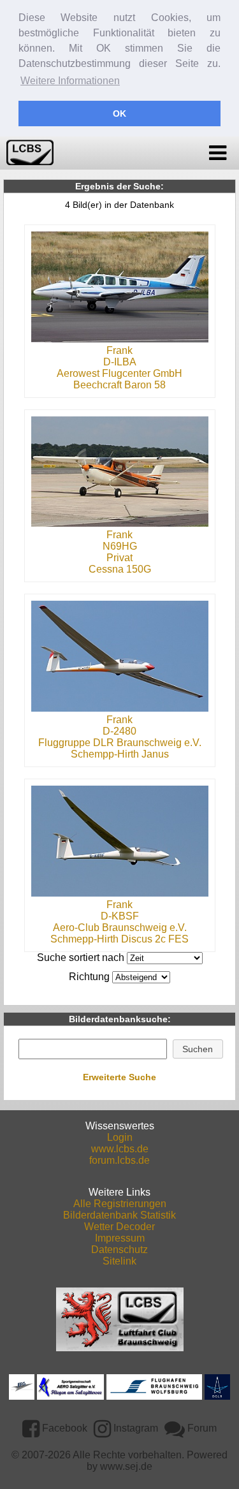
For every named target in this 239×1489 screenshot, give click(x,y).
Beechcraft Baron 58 (119, 384)
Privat (119, 557)
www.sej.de (126, 1466)
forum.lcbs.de (119, 1160)
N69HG (120, 546)
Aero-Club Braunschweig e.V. (120, 927)
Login (120, 1137)
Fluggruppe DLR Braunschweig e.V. (119, 742)
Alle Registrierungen (119, 1203)
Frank (119, 350)
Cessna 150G (120, 569)
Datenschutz (119, 1249)
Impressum (120, 1238)
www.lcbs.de (119, 1148)
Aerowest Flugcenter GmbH (119, 373)
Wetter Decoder (119, 1226)
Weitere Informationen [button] (70, 80)
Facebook (63, 1428)
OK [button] (119, 113)
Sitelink (119, 1261)
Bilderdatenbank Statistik (119, 1215)
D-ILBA (119, 361)
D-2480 (119, 731)
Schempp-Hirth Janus (120, 754)
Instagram (134, 1428)
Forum (201, 1428)
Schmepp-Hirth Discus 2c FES (119, 939)
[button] (198, 1049)
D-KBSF (120, 916)
